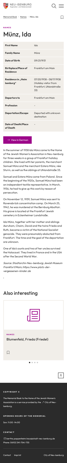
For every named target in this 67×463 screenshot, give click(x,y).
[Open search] (53, 5)
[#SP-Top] (61, 375)
